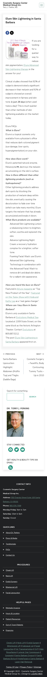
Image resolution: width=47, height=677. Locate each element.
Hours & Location (13, 613)
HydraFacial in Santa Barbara (30, 658)
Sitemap (37, 667)
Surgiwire (9, 655)
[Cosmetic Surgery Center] (15, 5)
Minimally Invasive (13, 608)
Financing (9, 630)
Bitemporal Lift (11, 587)
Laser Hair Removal (23, 661)
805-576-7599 (15, 506)
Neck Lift (9, 576)
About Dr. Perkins (13, 532)
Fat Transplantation (24, 649)
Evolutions (28, 329)
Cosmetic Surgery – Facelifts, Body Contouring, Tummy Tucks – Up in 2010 (35, 365)
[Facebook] (7, 33)
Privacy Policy (26, 667)
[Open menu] (41, 5)
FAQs (8, 549)
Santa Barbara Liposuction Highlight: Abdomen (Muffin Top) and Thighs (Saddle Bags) (11, 367)
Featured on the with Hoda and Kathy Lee (23, 297)
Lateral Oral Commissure (29, 652)
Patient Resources (13, 619)
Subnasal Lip (27, 646)
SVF (36, 649)
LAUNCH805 (36, 674)
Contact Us (10, 555)
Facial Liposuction (13, 593)
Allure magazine (24, 289)
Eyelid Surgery (11, 581)
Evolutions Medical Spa (27, 317)
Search (32, 397)
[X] (12, 33)
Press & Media (11, 538)
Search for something (17, 390)
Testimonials (11, 544)
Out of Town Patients (14, 625)
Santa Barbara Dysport (25, 655)
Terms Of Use (12, 667)
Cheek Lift (10, 570)
